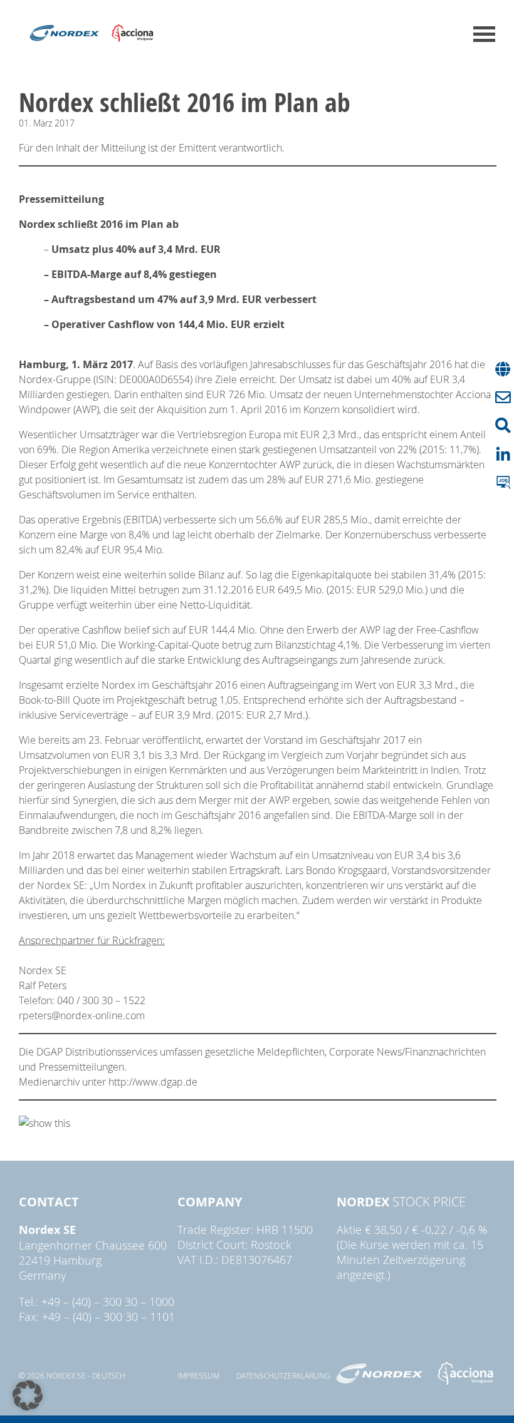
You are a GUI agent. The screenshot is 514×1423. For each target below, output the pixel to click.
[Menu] (484, 34)
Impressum (198, 1375)
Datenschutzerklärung (283, 1375)
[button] (27, 1395)
